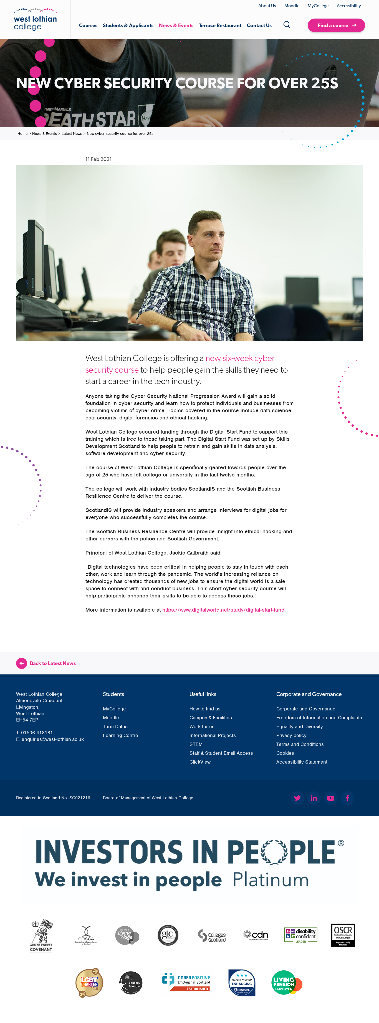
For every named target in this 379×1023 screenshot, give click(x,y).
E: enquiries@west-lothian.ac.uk (50, 739)
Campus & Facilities (211, 718)
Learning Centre (120, 735)
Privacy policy (291, 735)
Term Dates (115, 726)
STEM (196, 744)
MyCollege (318, 5)
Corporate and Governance (305, 709)
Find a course (333, 25)
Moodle (291, 5)
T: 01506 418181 (34, 733)
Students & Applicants (128, 25)
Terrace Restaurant (220, 25)
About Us (267, 5)
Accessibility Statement (301, 762)
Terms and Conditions (300, 744)
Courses (88, 25)
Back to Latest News (53, 663)
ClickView (200, 762)
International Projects (213, 735)
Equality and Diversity (299, 726)
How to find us (205, 709)
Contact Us (259, 25)
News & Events (176, 25)
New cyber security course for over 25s (120, 134)
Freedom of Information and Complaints (319, 718)
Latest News (72, 134)
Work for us (202, 726)
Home (22, 134)
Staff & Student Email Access (221, 753)
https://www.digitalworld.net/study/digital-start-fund (223, 609)
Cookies (285, 753)
